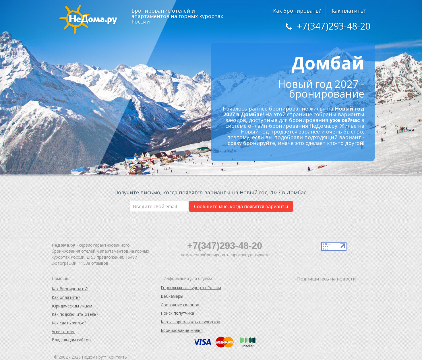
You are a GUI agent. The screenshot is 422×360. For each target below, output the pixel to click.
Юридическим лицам (72, 306)
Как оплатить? (66, 297)
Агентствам (63, 331)
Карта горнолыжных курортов (190, 321)
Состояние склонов (180, 304)
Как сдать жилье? (69, 323)
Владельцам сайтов (71, 339)
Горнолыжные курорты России (191, 287)
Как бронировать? (297, 10)
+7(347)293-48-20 (333, 26)
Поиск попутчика (177, 313)
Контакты (117, 357)
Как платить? (349, 10)
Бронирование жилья (182, 330)
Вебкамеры (172, 296)
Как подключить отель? (75, 314)
